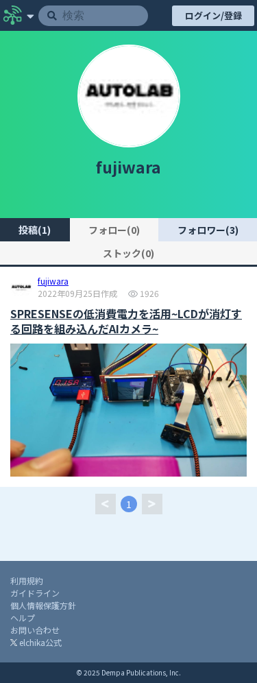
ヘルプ (22, 617)
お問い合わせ (35, 630)
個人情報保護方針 (43, 605)
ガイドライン (35, 593)
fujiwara (53, 282)
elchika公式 (39, 642)
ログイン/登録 (213, 15)
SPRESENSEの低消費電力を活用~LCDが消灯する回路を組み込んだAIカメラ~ (126, 321)
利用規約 (26, 580)
